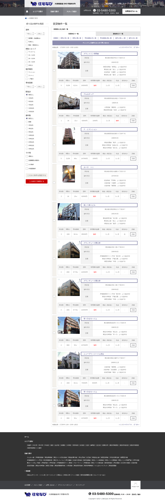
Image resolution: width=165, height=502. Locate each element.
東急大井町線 (40, 465)
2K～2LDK (32, 58)
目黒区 (63, 445)
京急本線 (134, 463)
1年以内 (31, 125)
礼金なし (31, 41)
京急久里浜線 (77, 460)
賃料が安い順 (65, 38)
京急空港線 (30, 465)
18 (137, 47)
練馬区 (93, 445)
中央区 (47, 445)
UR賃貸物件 (32, 168)
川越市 (29, 445)
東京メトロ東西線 (111, 460)
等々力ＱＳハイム (90, 319)
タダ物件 (31, 164)
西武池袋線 (87, 460)
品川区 (57, 445)
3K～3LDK (32, 62)
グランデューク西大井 (92, 243)
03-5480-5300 (106, 10)
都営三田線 (49, 465)
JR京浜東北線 (114, 457)
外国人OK (67, 475)
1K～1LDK (32, 55)
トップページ (26, 18)
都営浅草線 (104, 457)
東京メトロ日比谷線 (60, 457)
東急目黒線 (112, 465)
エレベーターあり (99, 475)
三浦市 (39, 448)
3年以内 (31, 128)
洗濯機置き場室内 (34, 160)
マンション (32, 72)
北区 (87, 445)
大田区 (69, 445)
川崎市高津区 (31, 448)
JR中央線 (136, 460)
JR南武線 (45, 463)
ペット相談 (75, 475)
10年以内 (31, 135)
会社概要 (109, 3)
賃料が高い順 (76, 38)
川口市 (35, 445)
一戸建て (31, 79)
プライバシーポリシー (65, 485)
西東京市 (105, 445)
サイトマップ (134, 3)
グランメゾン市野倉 (91, 54)
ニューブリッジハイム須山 (94, 354)
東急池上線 (96, 457)
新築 (30, 121)
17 (134, 47)
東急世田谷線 (78, 465)
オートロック (51, 475)
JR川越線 (68, 460)
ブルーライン (77, 463)
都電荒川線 (124, 457)
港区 (52, 445)
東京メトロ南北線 (97, 463)
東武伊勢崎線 (88, 465)
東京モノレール (59, 460)
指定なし (31, 94)
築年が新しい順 (120, 38)
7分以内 (31, 104)
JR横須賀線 (39, 457)
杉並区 (82, 445)
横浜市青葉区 (134, 445)
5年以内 (31, 132)
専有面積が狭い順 (106, 38)
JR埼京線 (52, 463)
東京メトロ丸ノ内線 (33, 463)
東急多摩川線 (72, 457)
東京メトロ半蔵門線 (125, 460)
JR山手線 (82, 457)
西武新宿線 (108, 463)
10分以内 (31, 108)
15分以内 (31, 111)
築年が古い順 (133, 38)
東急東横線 (48, 457)
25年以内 (31, 145)
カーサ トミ (89, 167)
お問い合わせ (50, 485)
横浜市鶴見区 (114, 445)
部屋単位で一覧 (73, 34)
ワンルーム (32, 51)
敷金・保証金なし (34, 45)
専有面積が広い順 (90, 38)
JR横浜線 (87, 463)
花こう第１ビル (89, 205)
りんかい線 (30, 457)
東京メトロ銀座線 (98, 460)
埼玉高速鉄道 (47, 460)
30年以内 (31, 148)
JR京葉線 (116, 463)
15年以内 (31, 138)
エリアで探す (38, 11)
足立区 (99, 445)
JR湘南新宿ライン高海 (64, 463)
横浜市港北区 (124, 445)
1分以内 (31, 98)
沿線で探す (54, 11)
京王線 (88, 457)
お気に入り (122, 3)
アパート (31, 75)
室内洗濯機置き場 (86, 475)
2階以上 (31, 156)
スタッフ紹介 (72, 11)
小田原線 (69, 465)
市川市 (41, 445)
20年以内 (31, 142)
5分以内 (31, 101)
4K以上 (31, 65)
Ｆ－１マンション (90, 129)
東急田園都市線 (60, 465)
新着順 (56, 38)
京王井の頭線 (125, 463)
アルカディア (89, 94)
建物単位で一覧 (118, 34)
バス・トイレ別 (40, 475)
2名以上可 (30, 475)
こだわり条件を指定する (36, 175)
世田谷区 (76, 445)
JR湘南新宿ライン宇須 (34, 460)
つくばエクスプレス (101, 465)
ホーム (96, 3)
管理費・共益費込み (34, 38)
